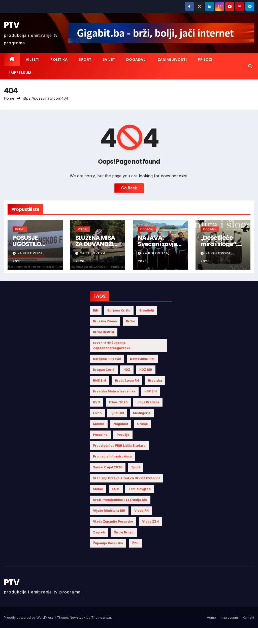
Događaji (136, 59)
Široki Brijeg (124, 532)
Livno (97, 413)
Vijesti (33, 59)
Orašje (142, 424)
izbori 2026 (118, 402)
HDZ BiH (145, 370)
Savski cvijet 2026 (107, 467)
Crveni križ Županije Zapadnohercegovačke (111, 345)
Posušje (123, 435)
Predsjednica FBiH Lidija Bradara (119, 445)
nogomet (120, 424)
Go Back (129, 188)
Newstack (77, 617)
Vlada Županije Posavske (113, 521)
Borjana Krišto (118, 310)
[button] (250, 66)
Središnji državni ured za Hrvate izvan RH (126, 478)
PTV (11, 25)
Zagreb (99, 532)
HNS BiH (99, 380)
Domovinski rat (142, 359)
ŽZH (135, 543)
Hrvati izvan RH (127, 380)
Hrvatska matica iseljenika (114, 391)
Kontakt (248, 617)
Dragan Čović (103, 370)
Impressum (20, 72)
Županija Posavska (108, 543)
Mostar (98, 424)
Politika (59, 59)
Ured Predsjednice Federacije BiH (120, 500)
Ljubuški (117, 413)
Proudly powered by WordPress (29, 617)
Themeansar (101, 617)
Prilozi (205, 59)
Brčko (130, 321)
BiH (95, 310)
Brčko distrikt (103, 332)
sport (135, 467)
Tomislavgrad (139, 489)
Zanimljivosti (172, 59)
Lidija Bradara (148, 402)
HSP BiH (150, 391)
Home (9, 98)
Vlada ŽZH (150, 521)
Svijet (109, 59)
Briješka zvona (105, 321)
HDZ (126, 370)
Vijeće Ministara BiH (109, 510)
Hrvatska (155, 380)
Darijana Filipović (107, 359)
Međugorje (142, 413)
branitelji (146, 310)
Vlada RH (141, 510)
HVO (96, 402)
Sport (85, 59)
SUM (115, 489)
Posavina (100, 435)
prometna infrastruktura (112, 456)
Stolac (98, 489)
